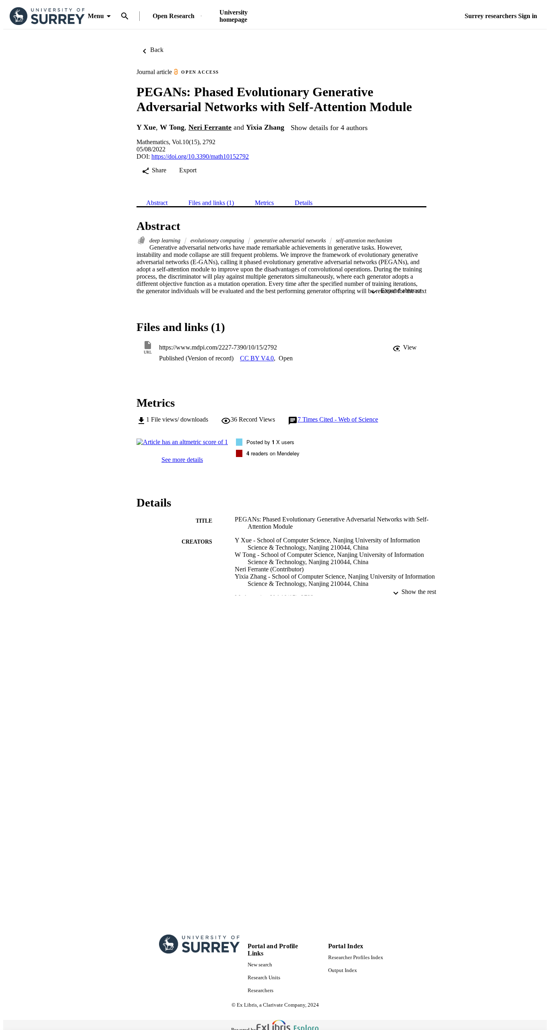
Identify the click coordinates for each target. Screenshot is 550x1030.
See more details (182, 459)
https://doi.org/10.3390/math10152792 (200, 156)
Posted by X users (270, 442)
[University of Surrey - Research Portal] (47, 16)
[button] (404, 347)
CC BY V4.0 (257, 358)
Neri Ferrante (210, 127)
